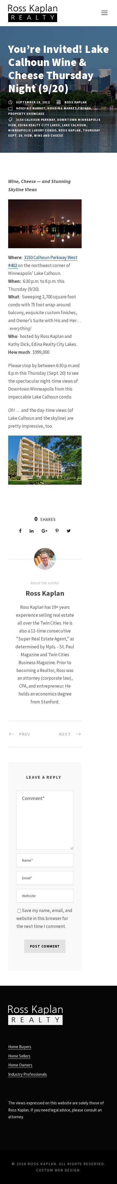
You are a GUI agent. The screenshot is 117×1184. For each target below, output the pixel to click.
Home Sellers (19, 1056)
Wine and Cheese (48, 135)
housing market (30, 108)
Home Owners (20, 1065)
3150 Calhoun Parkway (35, 120)
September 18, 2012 (33, 102)
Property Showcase (26, 114)
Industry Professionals (27, 1074)
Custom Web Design (58, 1170)
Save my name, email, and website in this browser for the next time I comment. (44, 918)
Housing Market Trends (69, 108)
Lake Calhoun (74, 125)
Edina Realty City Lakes (39, 125)
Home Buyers (19, 1046)
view (28, 135)
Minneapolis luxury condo (32, 130)
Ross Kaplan (75, 102)
